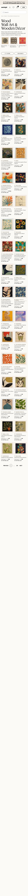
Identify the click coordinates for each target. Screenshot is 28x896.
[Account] (10, 7)
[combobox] (14, 12)
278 (17, 465)
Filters (8, 53)
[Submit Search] (3, 12)
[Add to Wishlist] (3, 58)
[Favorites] (13, 7)
